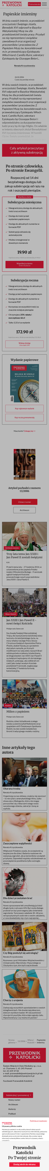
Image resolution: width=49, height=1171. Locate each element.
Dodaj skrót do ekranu (24, 1164)
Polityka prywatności (38, 1121)
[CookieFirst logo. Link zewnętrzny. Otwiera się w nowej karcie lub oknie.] (7, 1123)
